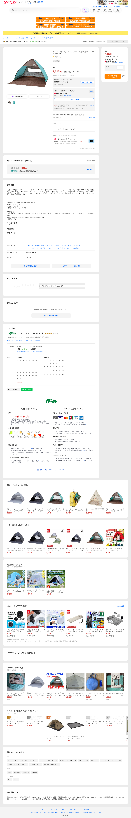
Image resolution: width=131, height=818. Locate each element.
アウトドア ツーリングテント (17, 764)
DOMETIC (26, 772)
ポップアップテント (49, 38)
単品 (9, 779)
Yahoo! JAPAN (97, 6)
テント (39, 38)
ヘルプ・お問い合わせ (86, 812)
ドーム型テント (12, 760)
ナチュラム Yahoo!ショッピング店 (13, 38)
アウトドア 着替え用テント (48, 760)
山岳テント (94, 760)
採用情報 (77, 812)
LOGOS (34, 772)
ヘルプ (126, 6)
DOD (9, 772)
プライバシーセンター (48, 812)
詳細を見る (92, 117)
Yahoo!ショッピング (48, 810)
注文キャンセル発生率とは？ (37, 351)
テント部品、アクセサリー (29, 760)
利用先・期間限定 (67, 95)
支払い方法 (10, 340)
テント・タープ (30, 38)
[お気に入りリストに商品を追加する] (123, 76)
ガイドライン (64, 812)
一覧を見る (89, 169)
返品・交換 (29, 340)
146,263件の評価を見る (22, 351)
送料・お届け (19, 340)
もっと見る (119, 606)
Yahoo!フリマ (84, 810)
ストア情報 (38, 340)
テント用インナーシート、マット (111, 760)
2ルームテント (83, 760)
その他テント (77, 248)
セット (16, 779)
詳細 (91, 105)
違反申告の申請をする (88, 149)
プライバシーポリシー (35, 812)
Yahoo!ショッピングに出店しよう (113, 6)
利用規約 (57, 812)
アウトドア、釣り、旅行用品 (36, 248)
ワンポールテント (35, 764)
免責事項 (71, 812)
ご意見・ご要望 (97, 812)
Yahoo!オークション (73, 810)
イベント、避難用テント (51, 764)
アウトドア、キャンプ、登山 (56, 248)
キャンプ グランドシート (68, 760)
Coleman (17, 772)
